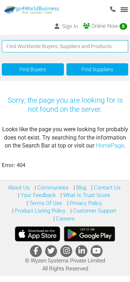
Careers (65, 218)
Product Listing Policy (39, 211)
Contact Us (106, 187)
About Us (19, 187)
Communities (52, 187)
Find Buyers (33, 69)
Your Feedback (37, 195)
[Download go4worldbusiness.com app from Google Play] (89, 234)
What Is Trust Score (86, 195)
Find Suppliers (97, 69)
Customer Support (94, 211)
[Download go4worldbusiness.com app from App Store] (37, 234)
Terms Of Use (45, 203)
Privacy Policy (85, 203)
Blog (80, 187)
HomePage (110, 145)
